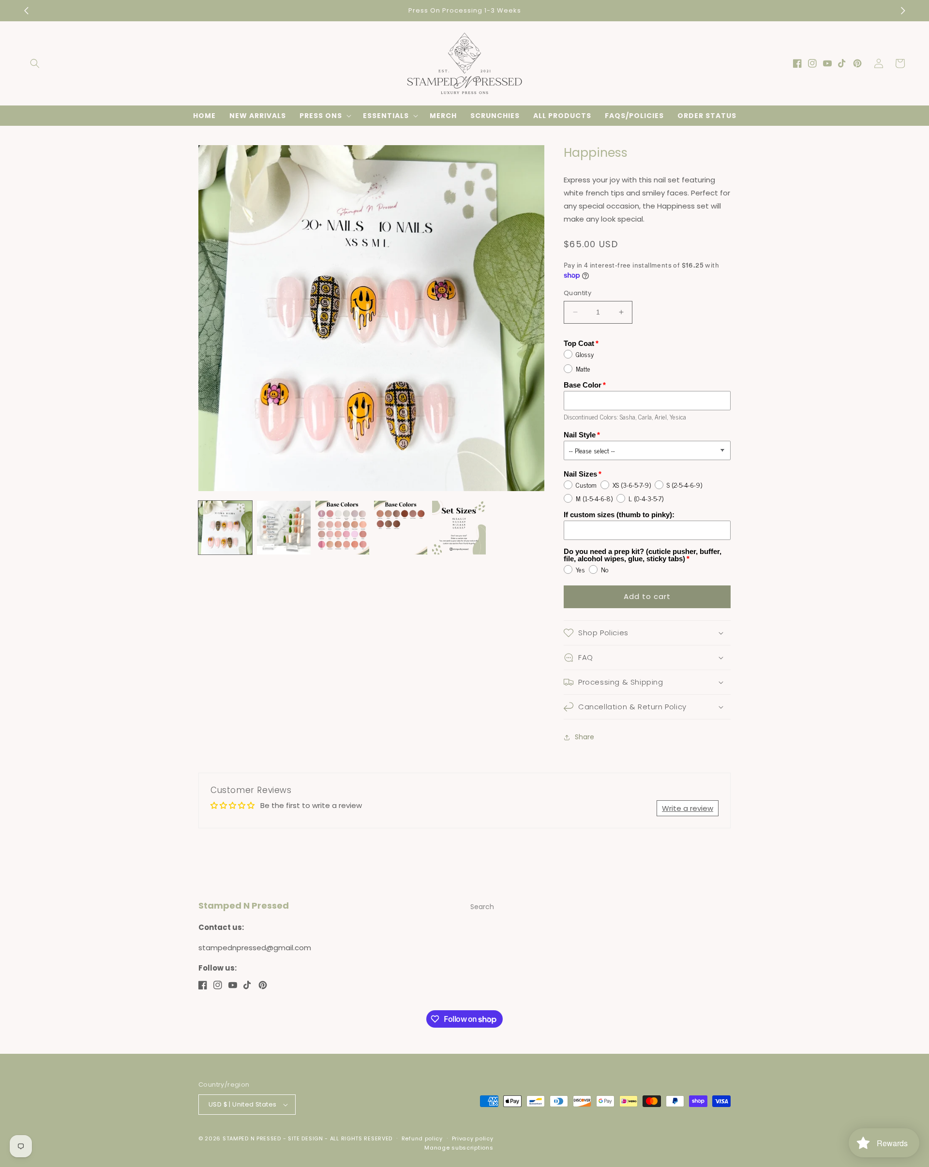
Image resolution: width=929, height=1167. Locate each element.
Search (482, 907)
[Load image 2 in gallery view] (284, 527)
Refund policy (422, 1138)
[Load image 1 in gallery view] (225, 527)
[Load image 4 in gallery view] (401, 527)
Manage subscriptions (458, 1148)
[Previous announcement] (26, 10)
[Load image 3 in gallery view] (342, 527)
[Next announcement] (903, 10)
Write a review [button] (687, 808)
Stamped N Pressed (252, 1138)
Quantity (577, 293)
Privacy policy (473, 1138)
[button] (34, 63)
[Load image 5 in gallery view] (459, 527)
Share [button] (584, 737)
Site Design (305, 1138)
